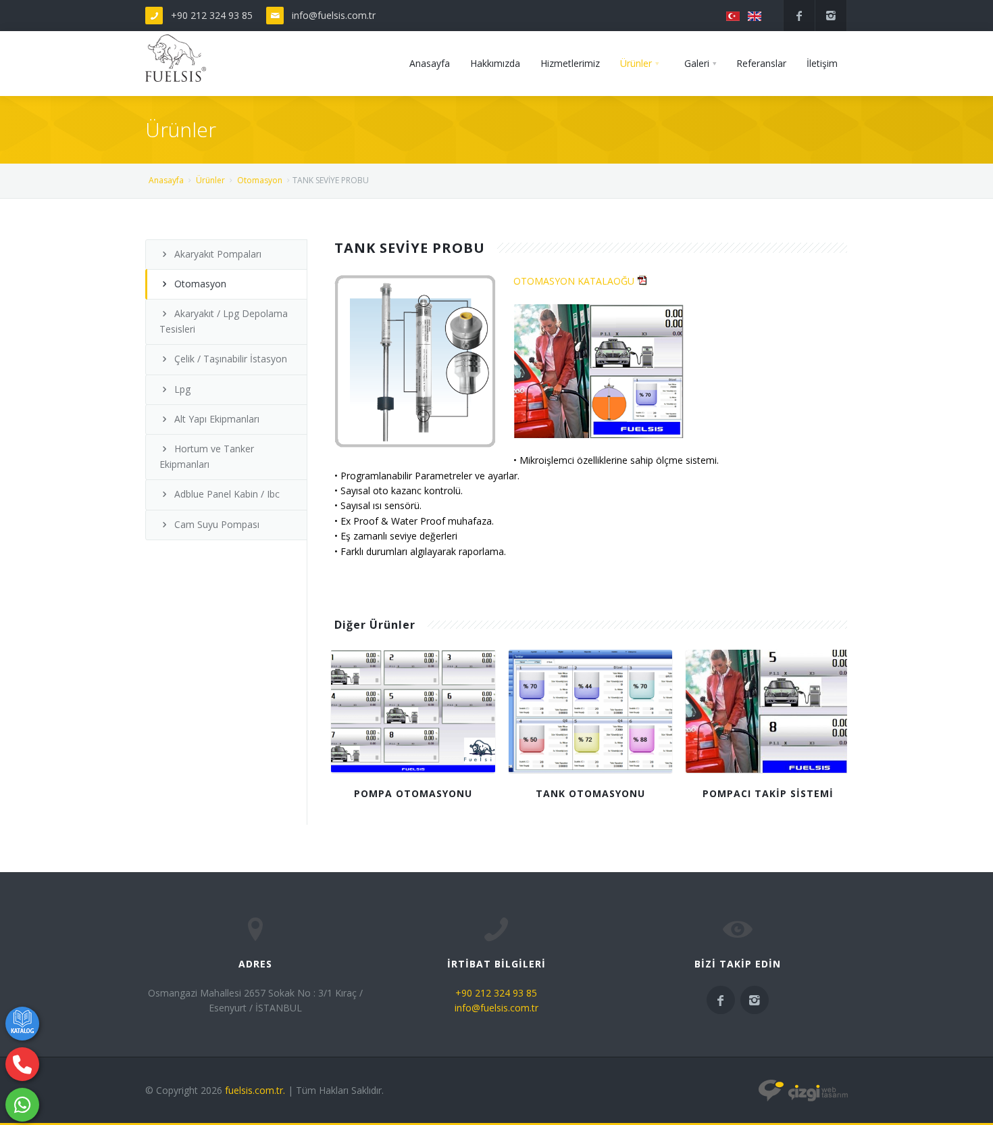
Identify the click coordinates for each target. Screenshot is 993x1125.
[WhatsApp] (22, 1105)
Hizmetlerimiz (570, 63)
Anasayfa (429, 63)
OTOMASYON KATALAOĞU (575, 280)
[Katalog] (22, 1023)
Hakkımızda (495, 63)
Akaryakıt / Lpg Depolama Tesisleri (223, 321)
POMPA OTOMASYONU (413, 793)
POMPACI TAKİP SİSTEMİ (768, 793)
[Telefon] (22, 1064)
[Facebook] (799, 15)
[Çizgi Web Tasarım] (803, 1090)
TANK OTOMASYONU (590, 793)
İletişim (822, 63)
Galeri (696, 63)
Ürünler (636, 63)
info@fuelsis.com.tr (334, 15)
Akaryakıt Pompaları (217, 253)
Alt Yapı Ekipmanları (216, 418)
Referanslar (761, 63)
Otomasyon (259, 180)
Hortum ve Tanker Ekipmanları (206, 456)
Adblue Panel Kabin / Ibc (227, 493)
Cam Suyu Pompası (216, 524)
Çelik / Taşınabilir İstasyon (230, 358)
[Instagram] (830, 15)
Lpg (182, 389)
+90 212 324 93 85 (212, 15)
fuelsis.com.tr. (255, 1090)
